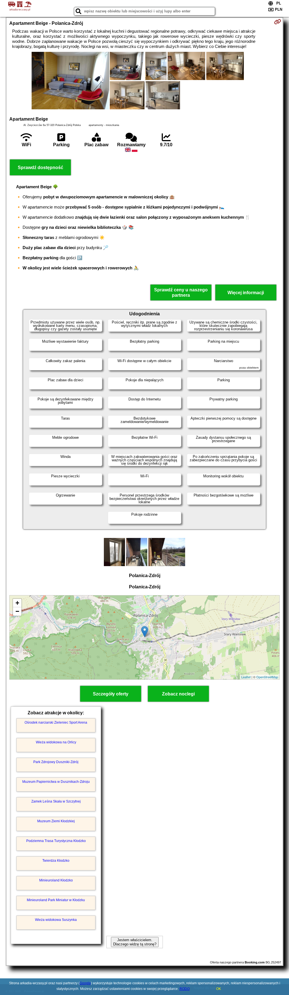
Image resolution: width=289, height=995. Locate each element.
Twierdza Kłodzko (55, 861)
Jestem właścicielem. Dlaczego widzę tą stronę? (134, 942)
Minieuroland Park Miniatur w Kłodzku (56, 900)
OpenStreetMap (267, 677)
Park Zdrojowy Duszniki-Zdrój (55, 762)
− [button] (17, 611)
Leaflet (246, 677)
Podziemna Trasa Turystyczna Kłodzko (56, 841)
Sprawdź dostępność (40, 167)
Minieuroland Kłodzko (56, 880)
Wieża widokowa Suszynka (56, 920)
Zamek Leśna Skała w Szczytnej (56, 801)
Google (85, 983)
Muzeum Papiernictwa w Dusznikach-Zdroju (56, 782)
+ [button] (17, 602)
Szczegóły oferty (110, 694)
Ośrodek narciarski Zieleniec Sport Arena (56, 722)
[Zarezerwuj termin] (277, 21)
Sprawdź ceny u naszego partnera (181, 292)
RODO (184, 989)
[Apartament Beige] (70, 81)
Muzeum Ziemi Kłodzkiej (56, 821)
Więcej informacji (245, 292)
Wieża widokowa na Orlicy (56, 742)
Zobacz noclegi (178, 694)
